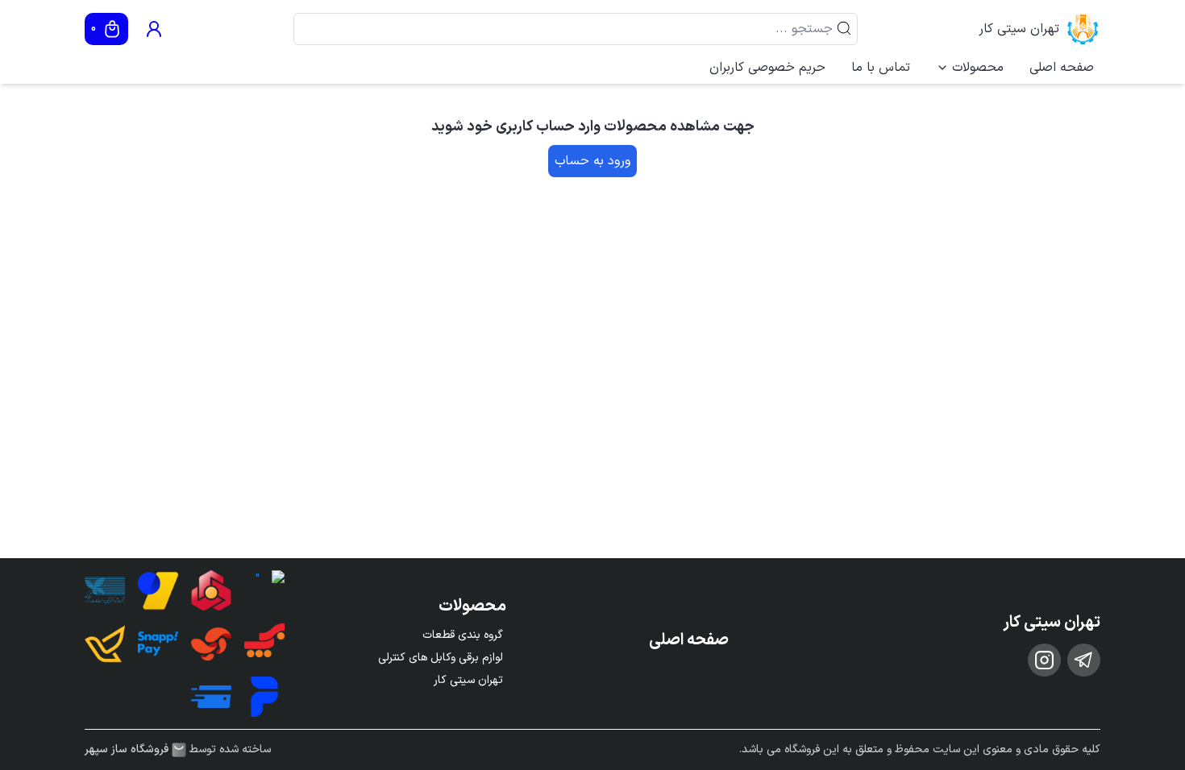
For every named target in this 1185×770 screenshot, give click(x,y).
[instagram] (1044, 660)
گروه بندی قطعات (462, 635)
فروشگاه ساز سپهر (126, 750)
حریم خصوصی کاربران (767, 67)
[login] (154, 29)
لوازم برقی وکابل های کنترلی (440, 657)
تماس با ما (880, 67)
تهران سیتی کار (1019, 29)
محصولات (978, 67)
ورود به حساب (592, 161)
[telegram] (1083, 660)
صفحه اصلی (1061, 67)
